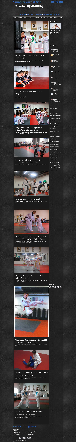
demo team (52, 165)
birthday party (58, 138)
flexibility (59, 168)
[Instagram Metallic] (55, 287)
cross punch (52, 164)
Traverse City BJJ (56, 123)
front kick (53, 170)
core (54, 162)
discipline (59, 165)
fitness (51, 168)
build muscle (52, 146)
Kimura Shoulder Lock (57, 115)
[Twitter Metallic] (61, 287)
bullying (57, 147)
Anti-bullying (52, 112)
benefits (57, 134)
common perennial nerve (54, 160)
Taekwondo (59, 121)
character (57, 152)
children (57, 157)
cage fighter (52, 149)
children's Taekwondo (53, 159)
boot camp (51, 142)
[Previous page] (27, 422)
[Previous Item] (51, 26)
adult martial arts (52, 129)
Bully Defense (56, 113)
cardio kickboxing (53, 151)
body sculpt (57, 141)
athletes (58, 131)
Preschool (58, 118)
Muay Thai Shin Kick (53, 118)
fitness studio (55, 168)
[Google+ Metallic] (58, 287)
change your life (52, 152)
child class (51, 154)
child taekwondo (52, 155)
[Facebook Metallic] (50, 287)
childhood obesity (53, 157)
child (60, 152)
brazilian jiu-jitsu (52, 144)
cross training (56, 164)
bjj (50, 139)
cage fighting (56, 149)
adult (51, 128)
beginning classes (53, 134)
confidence (51, 162)
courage (57, 162)
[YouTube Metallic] (53, 287)
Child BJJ (51, 115)
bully (58, 146)
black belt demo (53, 139)
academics (58, 126)
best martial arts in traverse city (55, 136)
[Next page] (36, 422)
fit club (59, 167)
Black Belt (51, 113)
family (51, 167)
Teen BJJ (51, 123)
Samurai (51, 120)
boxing (55, 142)
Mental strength (52, 116)
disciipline (55, 165)
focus (51, 170)
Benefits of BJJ (57, 112)
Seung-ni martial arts (53, 121)
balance (54, 133)
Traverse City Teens (53, 126)
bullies (56, 146)
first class (55, 167)
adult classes (54, 128)
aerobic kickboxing (53, 131)
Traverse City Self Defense (54, 125)
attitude (51, 133)
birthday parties (52, 138)
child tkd (57, 155)
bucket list (57, 144)
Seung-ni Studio (55, 120)
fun (56, 170)
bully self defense (52, 147)
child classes (56, 154)
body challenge (52, 141)
